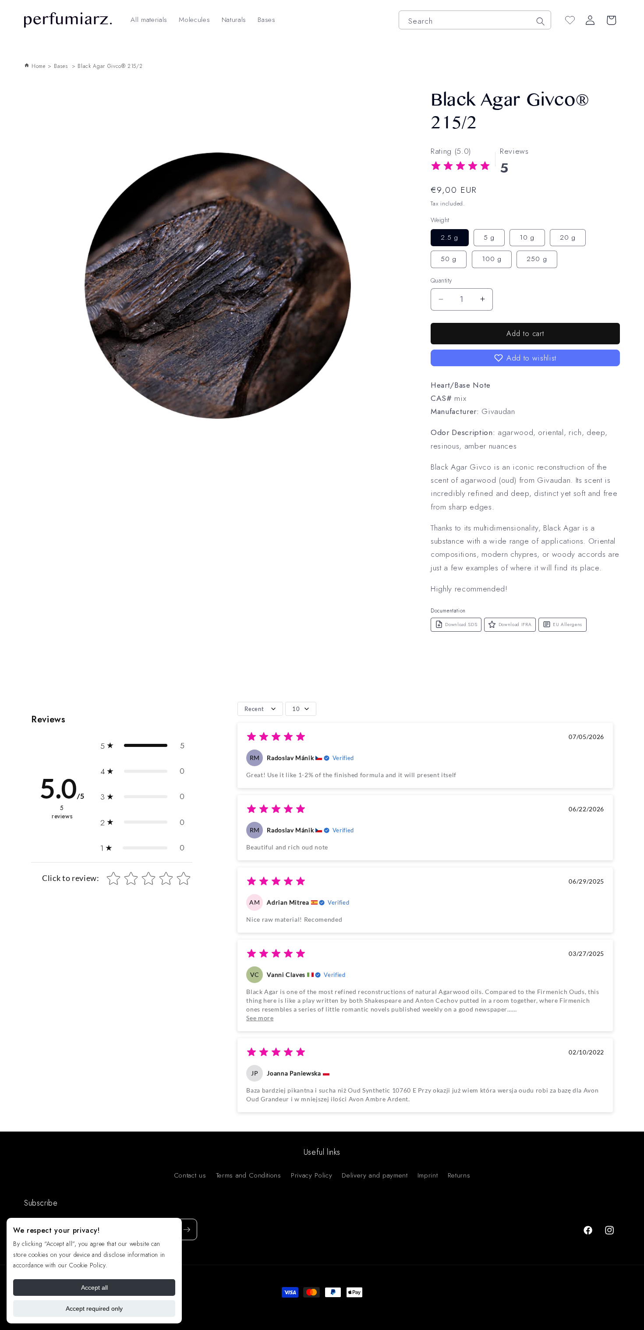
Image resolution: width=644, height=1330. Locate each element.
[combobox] (475, 20)
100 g (492, 259)
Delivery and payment (374, 1175)
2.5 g (450, 237)
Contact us (190, 1175)
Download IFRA (515, 624)
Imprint (428, 1175)
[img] (460, 167)
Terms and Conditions (248, 1175)
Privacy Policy (311, 1175)
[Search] (540, 21)
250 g (537, 259)
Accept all (94, 1287)
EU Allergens (567, 624)
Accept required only (94, 1308)
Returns (459, 1175)
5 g (489, 237)
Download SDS (461, 624)
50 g (448, 259)
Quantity (441, 280)
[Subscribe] (186, 1229)
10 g (527, 237)
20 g (568, 237)
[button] (525, 358)
